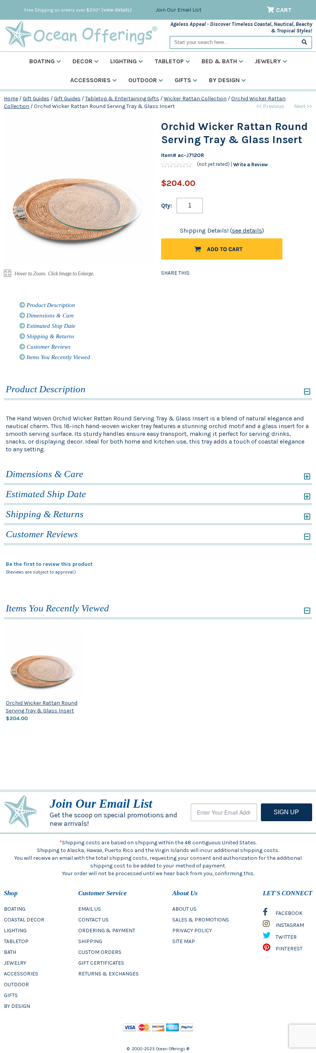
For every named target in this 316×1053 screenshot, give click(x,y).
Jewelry (268, 61)
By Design (224, 80)
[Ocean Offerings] (81, 34)
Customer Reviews (48, 347)
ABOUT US (184, 909)
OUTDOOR (16, 984)
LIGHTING (15, 930)
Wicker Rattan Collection (195, 98)
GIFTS (11, 995)
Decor (82, 61)
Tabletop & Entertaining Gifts (122, 98)
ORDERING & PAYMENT (106, 930)
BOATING (14, 909)
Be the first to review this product (49, 564)
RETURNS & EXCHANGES (108, 973)
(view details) (116, 10)
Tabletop (169, 61)
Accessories (90, 80)
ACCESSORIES (21, 973)
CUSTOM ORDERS (99, 952)
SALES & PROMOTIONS (200, 919)
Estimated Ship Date (50, 326)
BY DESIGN (17, 1006)
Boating (42, 61)
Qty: (166, 205)
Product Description (50, 305)
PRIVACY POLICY (192, 930)
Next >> (303, 106)
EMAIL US (89, 909)
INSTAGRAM (289, 925)
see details (247, 230)
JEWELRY (15, 963)
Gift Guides (36, 98)
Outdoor (142, 80)
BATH (10, 952)
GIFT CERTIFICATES (101, 963)
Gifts (183, 80)
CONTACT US (93, 919)
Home (11, 98)
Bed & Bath (219, 61)
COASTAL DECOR (24, 919)
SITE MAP (183, 941)
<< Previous (270, 106)
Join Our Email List (179, 10)
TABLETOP (16, 941)
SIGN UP (286, 812)
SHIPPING (90, 941)
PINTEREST (288, 948)
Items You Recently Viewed (57, 357)
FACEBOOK (288, 913)
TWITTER (285, 937)
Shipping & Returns (49, 336)
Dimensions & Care (49, 315)
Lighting (123, 61)
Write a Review (250, 164)
